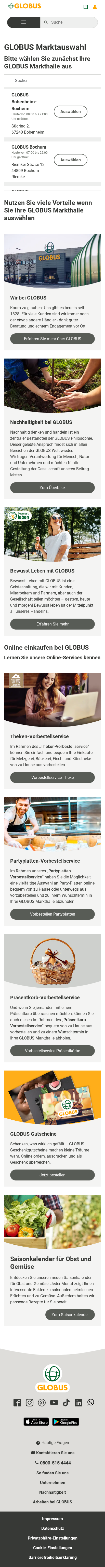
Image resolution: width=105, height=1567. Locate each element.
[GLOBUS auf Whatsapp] (90, 1403)
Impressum (52, 1518)
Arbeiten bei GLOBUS (52, 1502)
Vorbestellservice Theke (52, 777)
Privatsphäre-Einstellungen (52, 1538)
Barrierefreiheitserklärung (53, 1557)
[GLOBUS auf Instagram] (29, 1403)
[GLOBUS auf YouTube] (53, 1403)
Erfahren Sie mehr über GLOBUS (52, 338)
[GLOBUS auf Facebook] (17, 1403)
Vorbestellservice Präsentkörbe (52, 1050)
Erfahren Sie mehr (52, 624)
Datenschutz (52, 1528)
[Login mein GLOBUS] (95, 7)
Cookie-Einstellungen (52, 1547)
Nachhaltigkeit (52, 1492)
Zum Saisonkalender (70, 1314)
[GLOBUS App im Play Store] (66, 1423)
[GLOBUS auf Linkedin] (78, 1403)
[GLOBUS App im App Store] (36, 1423)
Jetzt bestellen (52, 1175)
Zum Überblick (52, 487)
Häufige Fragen (55, 1442)
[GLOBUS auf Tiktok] (65, 1403)
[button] (24, 22)
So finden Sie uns (52, 1473)
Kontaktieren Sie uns (55, 1452)
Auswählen (70, 111)
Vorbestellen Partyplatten (52, 914)
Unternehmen (52, 1482)
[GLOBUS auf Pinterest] (41, 1403)
